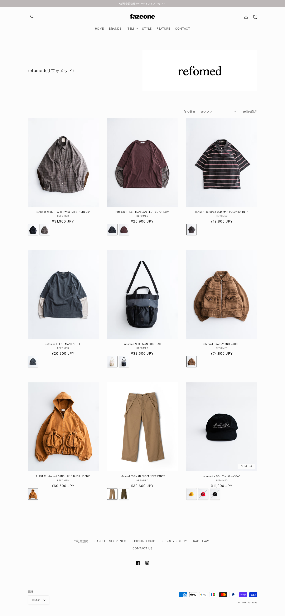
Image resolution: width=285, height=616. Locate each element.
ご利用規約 (80, 541)
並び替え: (190, 111)
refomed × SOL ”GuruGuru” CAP (221, 476)
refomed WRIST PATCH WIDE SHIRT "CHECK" (63, 211)
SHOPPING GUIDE (144, 541)
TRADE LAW (200, 541)
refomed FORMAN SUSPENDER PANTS (142, 476)
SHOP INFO (117, 541)
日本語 (36, 599)
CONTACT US (142, 548)
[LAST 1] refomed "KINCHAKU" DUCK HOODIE (63, 476)
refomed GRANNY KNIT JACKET (222, 344)
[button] (32, 16)
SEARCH (99, 541)
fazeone (252, 602)
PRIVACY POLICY (174, 541)
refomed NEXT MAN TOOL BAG (142, 344)
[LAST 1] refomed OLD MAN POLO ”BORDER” (221, 211)
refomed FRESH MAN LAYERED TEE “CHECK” (142, 211)
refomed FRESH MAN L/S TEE (63, 344)
